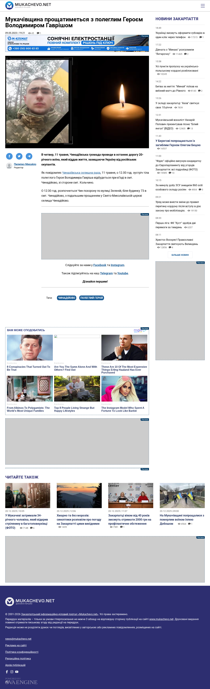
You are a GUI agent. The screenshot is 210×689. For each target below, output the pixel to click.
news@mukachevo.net (18, 638)
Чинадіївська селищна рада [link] (81, 172)
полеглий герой (91, 297)
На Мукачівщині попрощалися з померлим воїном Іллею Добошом (182, 519)
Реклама (77, 43)
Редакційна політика (18, 658)
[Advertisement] (95, 236)
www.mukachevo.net (161, 619)
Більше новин (180, 255)
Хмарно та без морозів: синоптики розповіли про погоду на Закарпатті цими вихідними (79, 519)
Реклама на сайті (16, 645)
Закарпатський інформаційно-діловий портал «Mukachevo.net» (59, 614)
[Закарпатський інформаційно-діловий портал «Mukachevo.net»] (28, 5)
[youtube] (16, 672)
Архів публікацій (15, 665)
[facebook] (7, 672)
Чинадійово (66, 297)
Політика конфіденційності (21, 652)
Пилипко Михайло (25, 164)
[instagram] (11, 672)
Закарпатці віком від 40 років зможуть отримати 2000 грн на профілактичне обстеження (129, 519)
